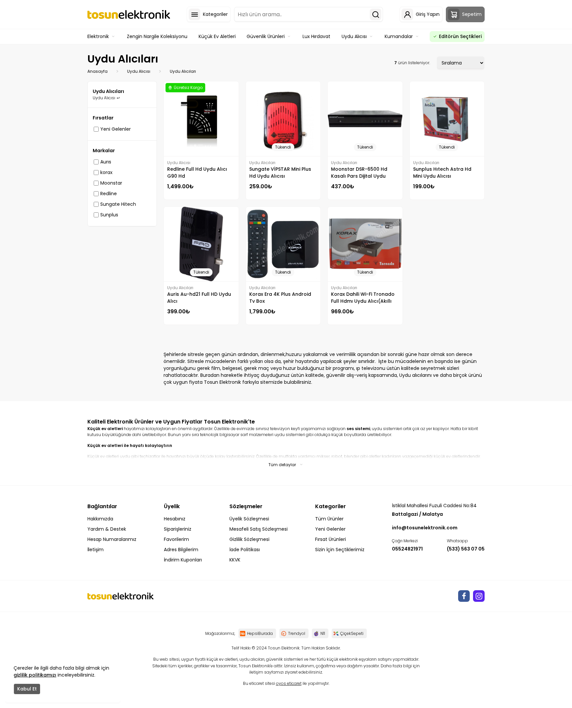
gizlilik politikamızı (35, 675)
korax (106, 172)
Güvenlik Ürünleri (266, 36)
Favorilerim (176, 539)
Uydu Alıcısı (354, 36)
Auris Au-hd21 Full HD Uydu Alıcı (199, 297)
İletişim (95, 549)
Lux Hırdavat (316, 36)
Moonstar (111, 183)
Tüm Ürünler (329, 518)
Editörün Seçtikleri (460, 36)
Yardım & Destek (106, 529)
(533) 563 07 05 (466, 549)
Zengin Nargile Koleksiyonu (157, 36)
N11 (322, 633)
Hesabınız (174, 518)
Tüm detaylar (282, 464)
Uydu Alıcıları (183, 71)
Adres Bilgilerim (181, 549)
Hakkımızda (100, 518)
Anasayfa (97, 71)
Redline (108, 193)
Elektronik (98, 36)
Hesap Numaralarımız (111, 539)
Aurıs (105, 161)
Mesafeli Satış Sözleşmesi (258, 529)
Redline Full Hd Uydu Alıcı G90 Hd (197, 172)
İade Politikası (244, 549)
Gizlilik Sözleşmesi (249, 539)
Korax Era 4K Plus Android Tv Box (280, 297)
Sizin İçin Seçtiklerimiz (339, 549)
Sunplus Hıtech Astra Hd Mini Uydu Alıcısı (442, 172)
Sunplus (109, 214)
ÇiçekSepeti (351, 633)
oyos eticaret (289, 683)
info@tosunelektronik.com (424, 527)
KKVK (234, 559)
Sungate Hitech (118, 204)
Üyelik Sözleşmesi (249, 518)
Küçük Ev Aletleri (217, 36)
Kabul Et (27, 689)
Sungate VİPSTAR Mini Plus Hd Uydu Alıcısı (280, 172)
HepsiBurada (260, 633)
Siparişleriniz (177, 529)
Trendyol (296, 633)
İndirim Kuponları (183, 559)
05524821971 (407, 549)
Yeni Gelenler (115, 129)
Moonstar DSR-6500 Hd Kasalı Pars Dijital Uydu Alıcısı (359, 173)
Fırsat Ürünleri (330, 539)
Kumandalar (399, 36)
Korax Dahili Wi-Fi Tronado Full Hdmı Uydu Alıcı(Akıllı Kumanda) (363, 298)
